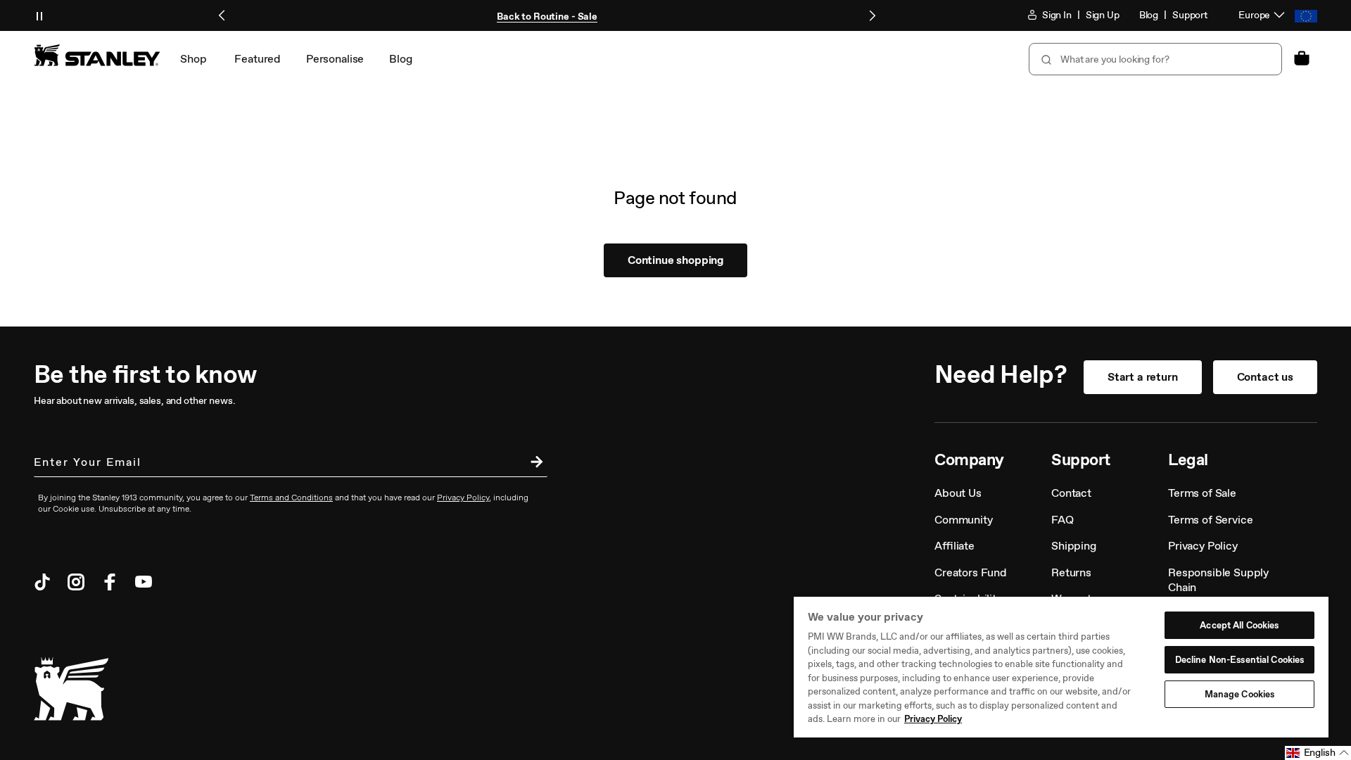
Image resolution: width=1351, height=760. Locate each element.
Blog (1148, 15)
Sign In (1056, 15)
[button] (1318, 753)
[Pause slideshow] (39, 15)
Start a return (1143, 377)
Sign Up (1103, 15)
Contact (1071, 493)
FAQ (1062, 519)
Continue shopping (675, 260)
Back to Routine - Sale (547, 17)
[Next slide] (871, 15)
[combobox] (1155, 59)
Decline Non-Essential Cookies (1240, 659)
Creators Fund (970, 572)
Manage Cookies (1240, 694)
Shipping (1073, 545)
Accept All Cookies (1239, 625)
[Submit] (1044, 59)
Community (963, 519)
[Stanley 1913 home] (97, 54)
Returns (1071, 572)
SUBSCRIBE (533, 463)
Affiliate (954, 545)
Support (1189, 15)
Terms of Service (1210, 519)
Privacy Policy (1203, 545)
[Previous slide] (222, 15)
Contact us (1265, 377)
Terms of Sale (1202, 493)
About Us (958, 493)
